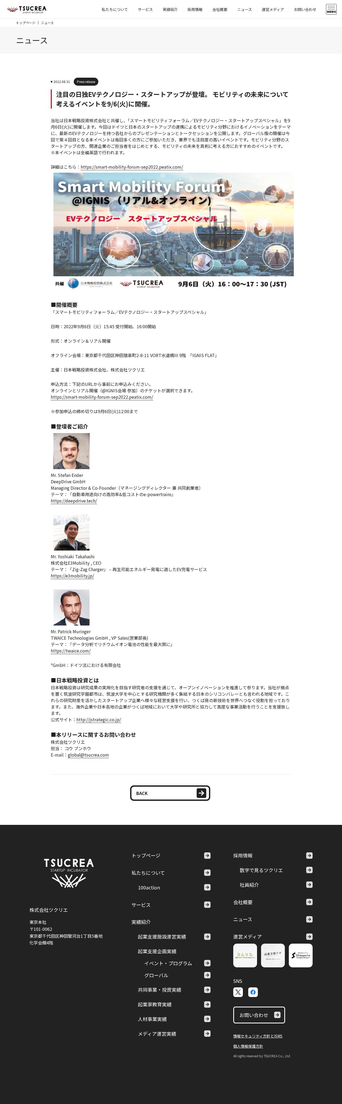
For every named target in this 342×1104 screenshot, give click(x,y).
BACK (142, 793)
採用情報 (195, 9)
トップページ (25, 22)
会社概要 (219, 9)
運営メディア (273, 9)
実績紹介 (170, 9)
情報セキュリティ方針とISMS (257, 1036)
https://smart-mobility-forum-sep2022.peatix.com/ (132, 167)
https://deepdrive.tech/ (74, 500)
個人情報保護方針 (248, 1046)
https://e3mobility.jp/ (72, 575)
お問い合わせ (305, 9)
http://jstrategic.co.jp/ (98, 719)
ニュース (244, 9)
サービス (145, 9)
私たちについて (115, 9)
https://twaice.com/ (71, 650)
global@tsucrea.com (88, 754)
